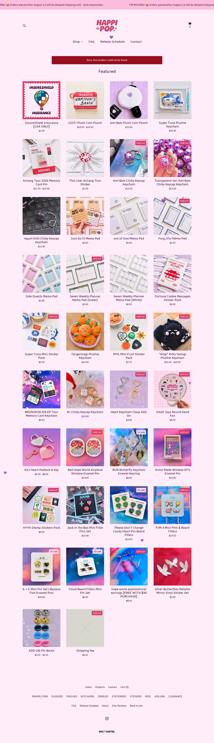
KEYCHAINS (87, 696)
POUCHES (71, 696)
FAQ (91, 41)
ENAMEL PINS (40, 696)
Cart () (124, 687)
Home (88, 687)
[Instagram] (107, 718)
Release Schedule (112, 41)
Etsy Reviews (119, 705)
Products (100, 687)
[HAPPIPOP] (107, 25)
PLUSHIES (57, 696)
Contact (136, 41)
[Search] (24, 25)
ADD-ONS (159, 696)
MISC (148, 696)
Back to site (136, 705)
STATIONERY (119, 696)
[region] (107, 5)
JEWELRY (103, 696)
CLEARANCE (175, 696)
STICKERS (136, 696)
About (105, 705)
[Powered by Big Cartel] (107, 731)
